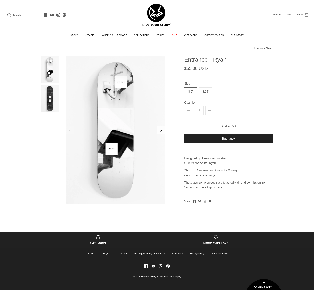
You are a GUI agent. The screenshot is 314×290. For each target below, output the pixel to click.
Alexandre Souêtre (213, 158)
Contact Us (177, 253)
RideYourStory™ (150, 276)
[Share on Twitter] (199, 201)
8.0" (190, 91)
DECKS (74, 35)
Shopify (232, 170)
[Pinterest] (64, 15)
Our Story (91, 253)
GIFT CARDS (190, 35)
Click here (199, 187)
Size (187, 83)
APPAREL (90, 35)
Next (270, 48)
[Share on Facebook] (194, 201)
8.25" (205, 91)
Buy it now (229, 138)
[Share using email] (210, 201)
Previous (259, 48)
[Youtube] (52, 15)
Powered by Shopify (170, 276)
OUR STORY (237, 35)
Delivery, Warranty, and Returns (149, 253)
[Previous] (70, 130)
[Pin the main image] (205, 201)
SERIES (160, 35)
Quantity (189, 102)
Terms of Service (219, 253)
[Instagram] (58, 15)
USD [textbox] (288, 13)
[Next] (161, 130)
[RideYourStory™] (157, 15)
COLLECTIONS (141, 35)
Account (277, 14)
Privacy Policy (197, 253)
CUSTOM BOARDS (214, 35)
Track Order (121, 253)
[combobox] (288, 13)
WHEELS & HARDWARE (114, 35)
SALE (174, 35)
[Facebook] (45, 15)
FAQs (105, 253)
